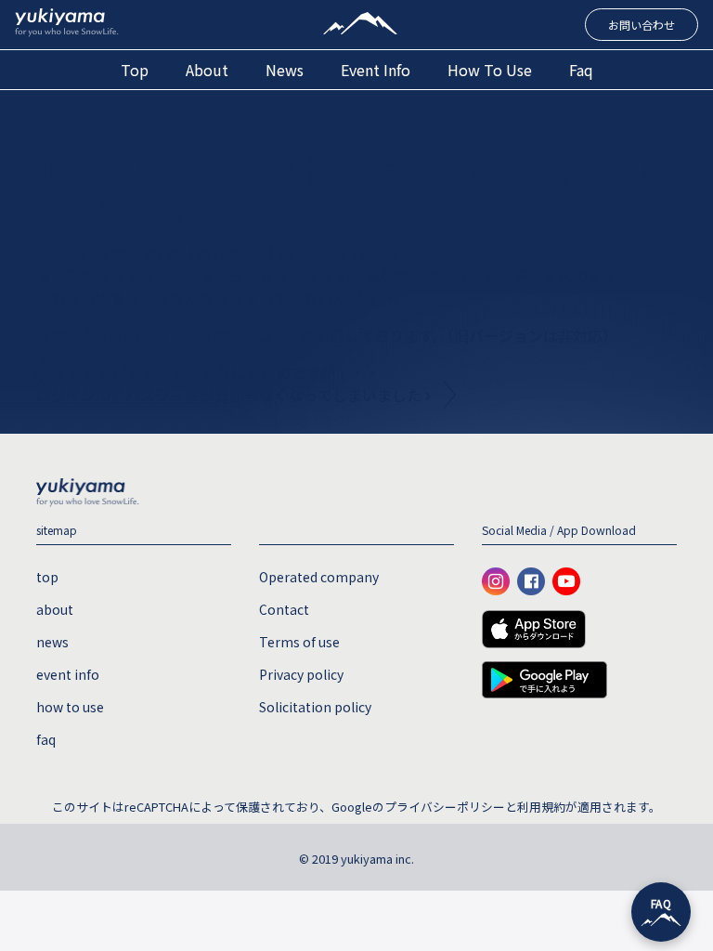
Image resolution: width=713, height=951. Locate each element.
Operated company (319, 576)
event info (375, 70)
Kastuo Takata (345, 253)
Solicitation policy (315, 706)
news (285, 70)
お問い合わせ (641, 25)
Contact (284, 609)
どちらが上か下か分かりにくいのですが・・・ (222, 372)
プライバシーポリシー (444, 806)
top (135, 70)
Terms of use (299, 641)
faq (581, 70)
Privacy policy (301, 674)
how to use (489, 70)
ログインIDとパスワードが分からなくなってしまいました (230, 395)
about (207, 70)
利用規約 (541, 806)
